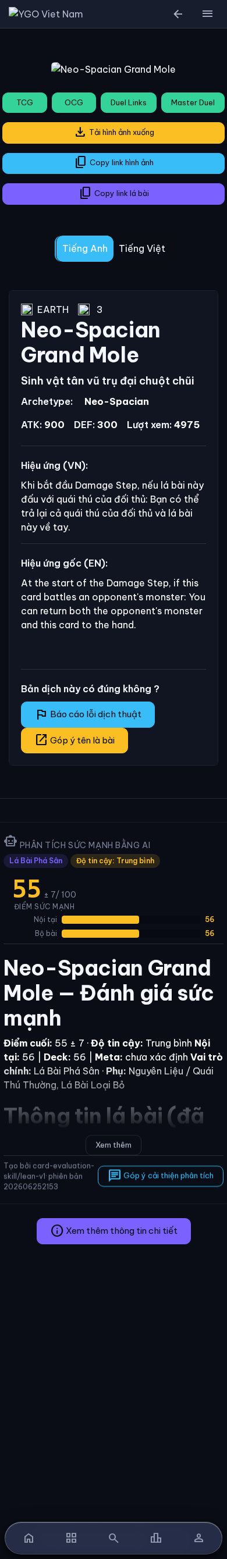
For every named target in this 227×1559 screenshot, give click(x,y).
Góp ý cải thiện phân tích (161, 1176)
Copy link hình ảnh (114, 162)
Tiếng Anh (85, 248)
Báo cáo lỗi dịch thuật (87, 714)
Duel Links (129, 102)
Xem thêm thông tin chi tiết (114, 1231)
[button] (207, 14)
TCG (24, 102)
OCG (74, 102)
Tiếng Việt (142, 248)
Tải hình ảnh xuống (113, 132)
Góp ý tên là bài (74, 740)
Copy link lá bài (114, 193)
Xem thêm (113, 1144)
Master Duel (193, 102)
